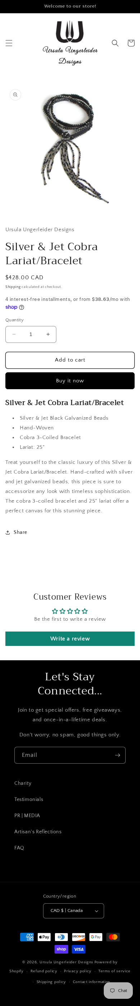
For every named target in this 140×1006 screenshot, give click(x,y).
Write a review (70, 638)
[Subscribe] (117, 755)
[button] (9, 43)
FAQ (19, 848)
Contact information (91, 982)
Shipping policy (51, 982)
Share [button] (20, 532)
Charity (22, 783)
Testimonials (28, 799)
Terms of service (114, 971)
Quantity (14, 319)
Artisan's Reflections (38, 832)
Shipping (13, 287)
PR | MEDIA (27, 816)
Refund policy (44, 971)
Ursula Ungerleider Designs (66, 962)
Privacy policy (78, 971)
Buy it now (70, 381)
